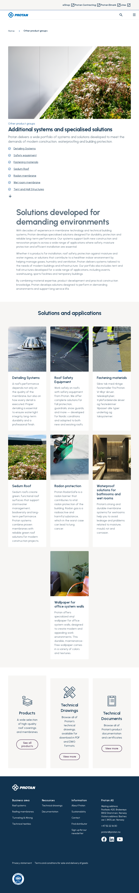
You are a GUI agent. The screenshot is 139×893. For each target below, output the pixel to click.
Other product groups (21, 123)
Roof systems (19, 805)
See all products (27, 744)
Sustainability (79, 811)
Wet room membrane (27, 182)
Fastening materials (26, 162)
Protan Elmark (111, 5)
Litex (126, 5)
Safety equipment (25, 155)
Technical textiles (21, 823)
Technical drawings (52, 805)
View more (69, 756)
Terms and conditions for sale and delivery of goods (61, 863)
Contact (76, 817)
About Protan (78, 805)
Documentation (50, 811)
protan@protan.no (110, 832)
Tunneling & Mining (22, 817)
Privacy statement (22, 863)
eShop (69, 5)
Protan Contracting (88, 5)
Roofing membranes (23, 811)
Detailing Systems (25, 148)
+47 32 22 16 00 (109, 825)
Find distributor (79, 823)
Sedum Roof (21, 168)
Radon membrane (25, 175)
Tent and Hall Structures (29, 189)
